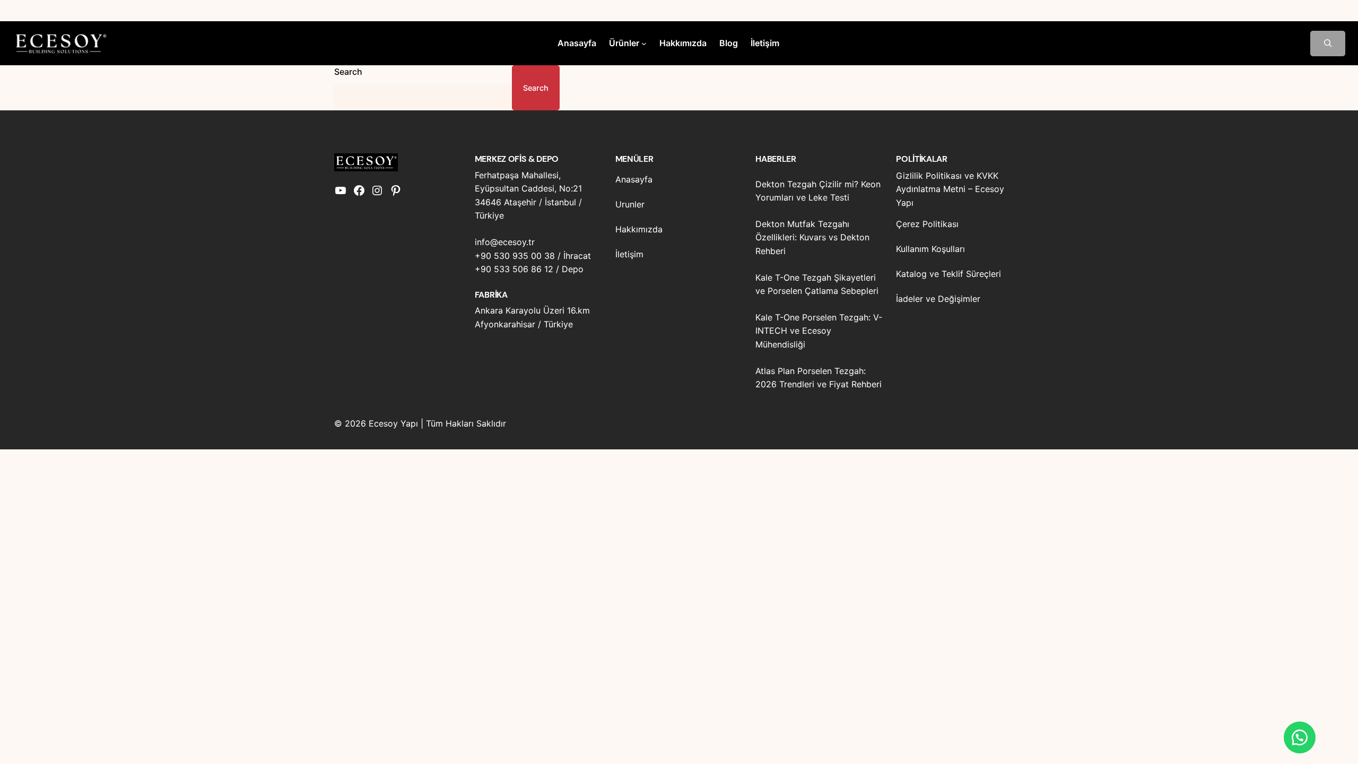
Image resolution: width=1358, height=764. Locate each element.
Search (348, 71)
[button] (1300, 737)
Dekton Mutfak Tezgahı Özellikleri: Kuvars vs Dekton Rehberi (812, 237)
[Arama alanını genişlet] (1327, 43)
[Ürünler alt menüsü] (644, 43)
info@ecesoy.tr (505, 242)
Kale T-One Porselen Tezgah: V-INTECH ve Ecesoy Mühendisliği (818, 331)
